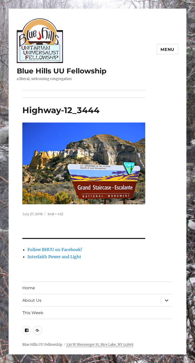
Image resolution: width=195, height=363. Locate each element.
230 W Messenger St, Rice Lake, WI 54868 (99, 344)
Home (28, 288)
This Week (32, 312)
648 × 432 (55, 214)
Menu (167, 49)
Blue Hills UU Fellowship (61, 71)
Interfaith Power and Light (54, 256)
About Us (31, 300)
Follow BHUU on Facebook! (54, 249)
